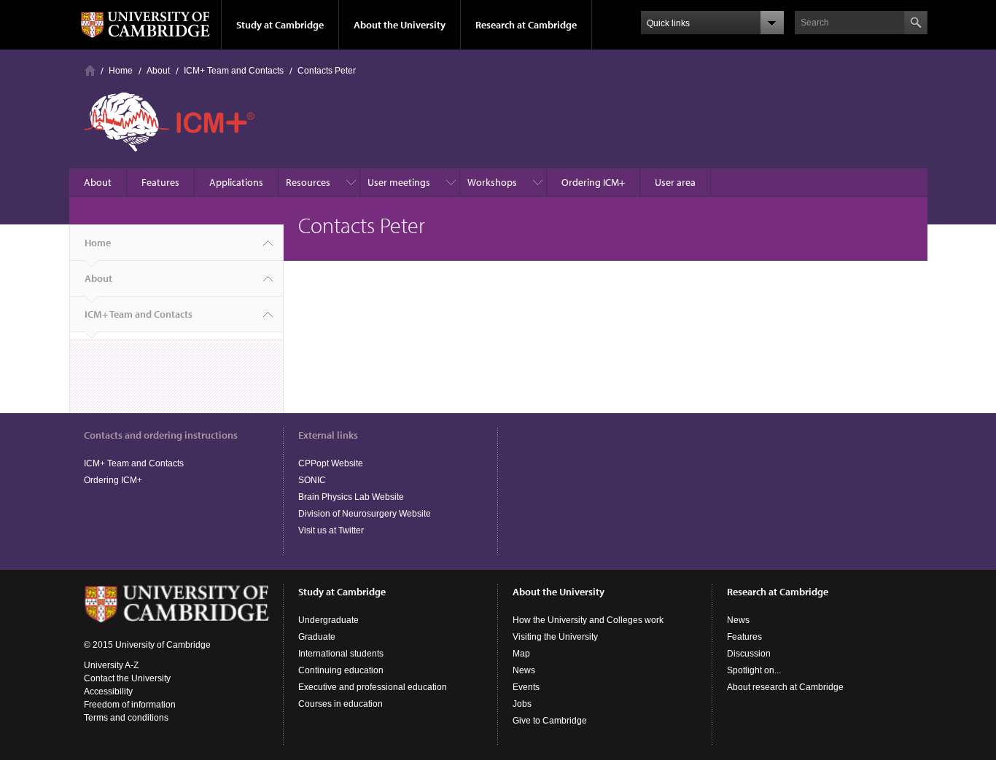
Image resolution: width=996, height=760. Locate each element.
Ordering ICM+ (593, 182)
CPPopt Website (330, 463)
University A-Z (111, 665)
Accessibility (108, 691)
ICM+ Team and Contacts (234, 71)
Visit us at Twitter (331, 530)
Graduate (316, 637)
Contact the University (127, 678)
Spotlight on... (754, 670)
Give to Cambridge (550, 721)
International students (341, 654)
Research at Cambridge (526, 24)
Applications (236, 182)
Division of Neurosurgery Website (364, 514)
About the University (400, 24)
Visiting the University (555, 637)
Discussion (749, 654)
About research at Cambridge (785, 687)
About (158, 71)
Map (521, 654)
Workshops (492, 182)
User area (675, 182)
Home (121, 71)
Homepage (90, 70)
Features (160, 182)
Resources (308, 182)
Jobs (522, 704)
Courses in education (340, 704)
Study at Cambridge (280, 24)
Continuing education (341, 670)
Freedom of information (130, 705)
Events (526, 687)
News (524, 670)
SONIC (312, 480)
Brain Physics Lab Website (351, 497)
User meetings (398, 182)
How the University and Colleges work (588, 620)
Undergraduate (328, 620)
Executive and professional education (372, 687)
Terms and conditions (126, 718)
